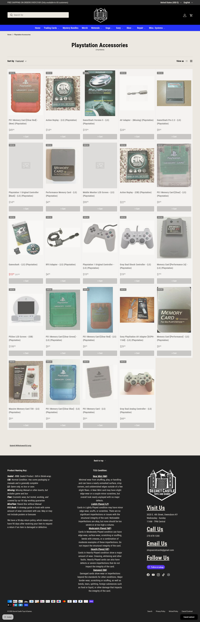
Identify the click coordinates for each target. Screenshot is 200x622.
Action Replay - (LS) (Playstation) (61, 120)
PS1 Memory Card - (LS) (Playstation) (94, 410)
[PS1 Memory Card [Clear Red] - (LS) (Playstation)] (100, 310)
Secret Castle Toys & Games (22, 611)
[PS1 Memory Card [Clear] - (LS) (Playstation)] (174, 165)
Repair (140, 28)
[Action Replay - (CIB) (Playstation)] (137, 165)
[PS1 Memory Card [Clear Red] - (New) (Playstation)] (26, 93)
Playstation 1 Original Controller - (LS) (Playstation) (98, 266)
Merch (85, 28)
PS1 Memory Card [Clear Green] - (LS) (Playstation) (61, 338)
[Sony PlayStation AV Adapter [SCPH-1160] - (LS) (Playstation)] (137, 310)
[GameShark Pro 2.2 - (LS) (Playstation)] (174, 93)
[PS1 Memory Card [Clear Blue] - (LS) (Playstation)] (63, 382)
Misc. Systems (156, 28)
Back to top (99, 461)
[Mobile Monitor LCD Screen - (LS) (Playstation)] (100, 165)
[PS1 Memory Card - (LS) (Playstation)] (100, 382)
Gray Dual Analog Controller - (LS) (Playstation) (136, 410)
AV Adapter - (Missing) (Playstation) (136, 120)
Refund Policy (173, 611)
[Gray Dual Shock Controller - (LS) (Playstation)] (137, 237)
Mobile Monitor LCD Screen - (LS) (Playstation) (98, 194)
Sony (118, 28)
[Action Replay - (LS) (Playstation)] (63, 93)
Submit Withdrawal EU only (20, 445)
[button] (191, 15)
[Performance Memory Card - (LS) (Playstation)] (63, 165)
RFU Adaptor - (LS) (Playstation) (61, 264)
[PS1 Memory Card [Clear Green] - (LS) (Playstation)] (63, 310)
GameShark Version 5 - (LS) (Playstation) (96, 122)
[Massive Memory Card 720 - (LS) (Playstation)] (26, 382)
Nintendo (95, 28)
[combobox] (38, 15)
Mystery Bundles (70, 28)
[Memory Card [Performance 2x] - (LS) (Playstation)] (174, 237)
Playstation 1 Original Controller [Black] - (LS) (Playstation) (24, 194)
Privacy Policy (160, 611)
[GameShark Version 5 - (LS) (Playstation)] (100, 93)
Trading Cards (50, 28)
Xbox (129, 28)
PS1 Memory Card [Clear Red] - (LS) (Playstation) (99, 338)
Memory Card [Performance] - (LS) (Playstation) (173, 338)
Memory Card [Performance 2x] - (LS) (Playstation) (172, 266)
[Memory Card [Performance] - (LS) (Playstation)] (174, 310)
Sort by (10, 61)
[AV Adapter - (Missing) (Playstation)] (137, 93)
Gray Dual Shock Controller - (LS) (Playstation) (135, 266)
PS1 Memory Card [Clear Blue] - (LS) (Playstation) (63, 410)
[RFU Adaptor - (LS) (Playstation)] (63, 237)
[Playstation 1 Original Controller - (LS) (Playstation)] (100, 237)
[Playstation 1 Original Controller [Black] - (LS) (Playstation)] (26, 165)
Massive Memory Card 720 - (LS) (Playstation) (24, 410)
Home (37, 28)
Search (149, 611)
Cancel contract (189, 617)
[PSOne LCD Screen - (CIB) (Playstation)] (26, 310)
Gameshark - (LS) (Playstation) (23, 264)
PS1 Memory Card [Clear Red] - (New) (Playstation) (23, 122)
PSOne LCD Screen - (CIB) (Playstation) (21, 338)
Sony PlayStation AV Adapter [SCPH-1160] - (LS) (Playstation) (137, 338)
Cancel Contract (187, 611)
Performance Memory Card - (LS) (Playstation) (61, 194)
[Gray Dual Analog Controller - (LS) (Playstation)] (137, 382)
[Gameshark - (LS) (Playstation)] (26, 237)
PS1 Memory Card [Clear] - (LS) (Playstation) (171, 194)
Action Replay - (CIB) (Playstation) (136, 192)
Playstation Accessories (22, 35)
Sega (108, 28)
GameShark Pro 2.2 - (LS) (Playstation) (169, 122)
